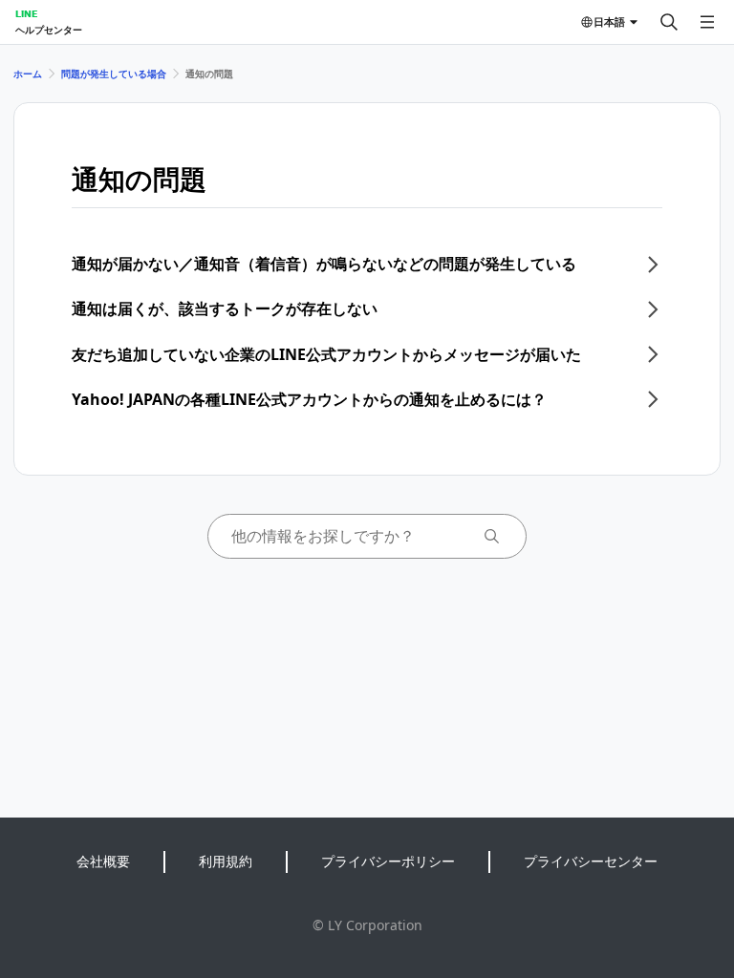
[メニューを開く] (707, 22)
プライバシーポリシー (388, 861)
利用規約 (225, 861)
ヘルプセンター (48, 29)
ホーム (27, 73)
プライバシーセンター (591, 861)
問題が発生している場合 (113, 73)
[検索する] (669, 22)
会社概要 (103, 861)
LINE (26, 13)
